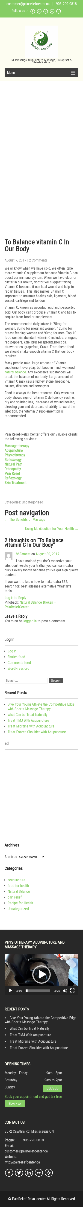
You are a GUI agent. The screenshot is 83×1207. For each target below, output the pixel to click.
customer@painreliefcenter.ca (28, 4)
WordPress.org (18, 668)
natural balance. (16, 372)
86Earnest (23, 554)
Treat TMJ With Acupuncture (28, 720)
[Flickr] (52, 13)
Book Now (15, 1103)
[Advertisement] (41, 124)
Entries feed (16, 657)
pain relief (15, 897)
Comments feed (19, 662)
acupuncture (16, 880)
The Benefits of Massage (25, 519)
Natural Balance (19, 891)
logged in (30, 621)
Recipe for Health (20, 903)
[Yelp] (58, 13)
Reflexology (13, 459)
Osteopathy (13, 469)
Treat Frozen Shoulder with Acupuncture (37, 732)
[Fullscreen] (72, 990)
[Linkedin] (45, 13)
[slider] (38, 990)
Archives (11, 857)
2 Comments (38, 260)
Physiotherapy (15, 455)
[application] (41, 974)
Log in (12, 651)
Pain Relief (12, 473)
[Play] (10, 990)
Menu (11, 72)
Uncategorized (32, 502)
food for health (18, 886)
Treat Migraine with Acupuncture (31, 726)
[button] (41, 974)
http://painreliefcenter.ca (22, 1162)
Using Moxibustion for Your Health (51, 528)
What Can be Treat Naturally (27, 715)
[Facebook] (33, 13)
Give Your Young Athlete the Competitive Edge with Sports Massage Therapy (41, 706)
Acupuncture (14, 450)
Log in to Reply (15, 598)
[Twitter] (39, 13)
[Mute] (65, 990)
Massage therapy (17, 446)
